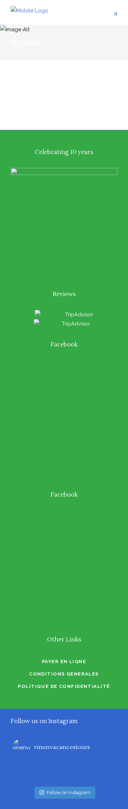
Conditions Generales (64, 674)
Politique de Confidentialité (64, 686)
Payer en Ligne (64, 661)
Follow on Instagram (68, 792)
